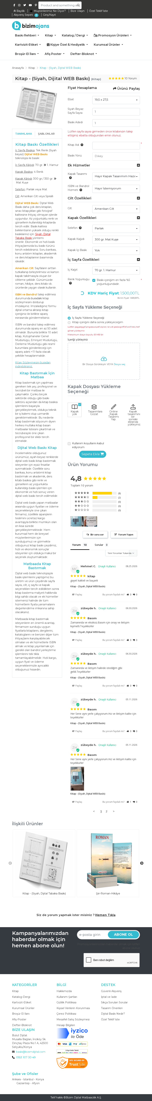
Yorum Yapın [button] (125, 534)
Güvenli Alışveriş (111, 991)
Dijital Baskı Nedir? (113, 1013)
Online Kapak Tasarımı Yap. (113, 415)
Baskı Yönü (75, 155)
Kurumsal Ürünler (23, 1008)
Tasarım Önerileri (112, 1008)
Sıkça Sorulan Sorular (114, 1002)
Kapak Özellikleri (82, 218)
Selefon (72, 228)
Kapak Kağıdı (76, 239)
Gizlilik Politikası (66, 1002)
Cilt (70, 208)
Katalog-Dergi (21, 997)
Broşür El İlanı (20, 1013)
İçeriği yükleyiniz (78, 339)
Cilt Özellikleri (79, 198)
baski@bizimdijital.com (30, 1051)
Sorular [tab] (99, 545)
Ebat (71, 99)
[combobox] (116, 100)
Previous (10, 863)
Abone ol (123, 935)
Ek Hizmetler (79, 165)
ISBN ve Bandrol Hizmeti (78, 188)
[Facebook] (14, 5)
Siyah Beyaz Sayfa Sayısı (75, 110)
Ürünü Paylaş (128, 89)
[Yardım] (81, 144)
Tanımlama (23, 133)
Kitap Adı (73, 144)
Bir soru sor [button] (97, 534)
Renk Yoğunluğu (78, 279)
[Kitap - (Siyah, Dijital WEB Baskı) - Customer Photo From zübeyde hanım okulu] (77, 521)
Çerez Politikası (66, 1013)
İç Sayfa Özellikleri (83, 260)
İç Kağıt (72, 269)
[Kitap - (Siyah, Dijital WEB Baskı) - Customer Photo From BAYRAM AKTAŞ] (90, 521)
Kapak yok (75, 413)
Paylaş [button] (78, 594)
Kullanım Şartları (67, 997)
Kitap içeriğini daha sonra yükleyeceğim (97, 322)
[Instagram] (19, 5)
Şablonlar (46, 133)
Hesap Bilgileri (66, 1025)
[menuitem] (27, 35)
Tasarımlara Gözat (94, 413)
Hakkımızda (64, 991)
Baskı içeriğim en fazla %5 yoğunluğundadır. (113, 282)
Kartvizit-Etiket (21, 1002)
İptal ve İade (109, 997)
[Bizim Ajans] (30, 25)
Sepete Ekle (91, 454)
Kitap (15, 991)
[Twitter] (24, 5)
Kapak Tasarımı (77, 174)
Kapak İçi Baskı (77, 250)
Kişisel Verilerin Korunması (73, 1008)
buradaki (36, 298)
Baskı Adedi (75, 122)
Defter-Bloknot (22, 1025)
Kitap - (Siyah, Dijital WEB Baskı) (87, 586)
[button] (129, 594)
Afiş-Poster (19, 1019)
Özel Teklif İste (110, 1019)
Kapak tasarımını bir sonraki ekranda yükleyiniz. (134, 418)
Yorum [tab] (76, 545)
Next (142, 863)
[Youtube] (30, 5)
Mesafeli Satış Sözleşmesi (73, 1019)
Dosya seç (119, 364)
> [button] (114, 811)
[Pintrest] (35, 5)
